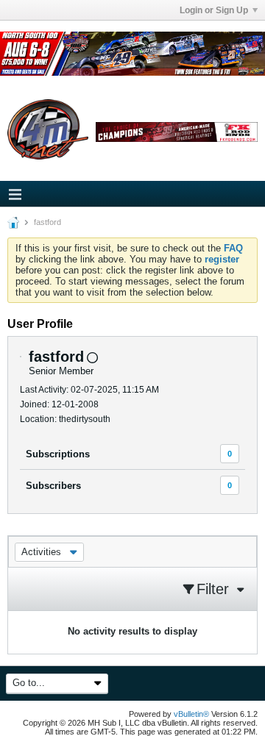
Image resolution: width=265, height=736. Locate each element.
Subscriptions (58, 454)
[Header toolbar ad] (177, 132)
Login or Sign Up (214, 10)
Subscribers (53, 485)
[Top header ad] (132, 54)
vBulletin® (191, 714)
